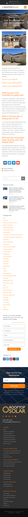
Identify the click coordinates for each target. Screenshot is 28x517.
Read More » (11, 193)
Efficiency (6, 239)
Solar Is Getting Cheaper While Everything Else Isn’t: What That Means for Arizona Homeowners (16, 190)
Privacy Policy (11, 512)
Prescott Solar (7, 477)
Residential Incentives (9, 437)
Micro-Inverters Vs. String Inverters (12, 462)
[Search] (23, 178)
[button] (25, 7)
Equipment (6, 254)
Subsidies (6, 300)
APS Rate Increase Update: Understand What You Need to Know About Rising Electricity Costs (17, 208)
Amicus (5, 499)
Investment (6, 266)
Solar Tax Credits (7, 457)
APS (4, 218)
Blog (4, 429)
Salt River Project (8, 283)
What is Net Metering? (9, 464)
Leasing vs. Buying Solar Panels (11, 453)
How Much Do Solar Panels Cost (12, 451)
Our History (6, 493)
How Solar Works (7, 433)
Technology (6, 304)
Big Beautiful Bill (8, 227)
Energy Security (8, 249)
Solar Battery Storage (8, 466)
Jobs (4, 268)
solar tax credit (7, 292)
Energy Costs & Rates (9, 247)
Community (6, 232)
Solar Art (5, 288)
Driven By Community (9, 497)
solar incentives (7, 290)
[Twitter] (6, 416)
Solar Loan (6, 455)
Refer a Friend (7, 443)
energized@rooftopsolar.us (11, 422)
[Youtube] (15, 416)
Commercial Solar (8, 230)
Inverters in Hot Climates (9, 441)
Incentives (6, 261)
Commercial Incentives (9, 439)
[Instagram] (12, 416)
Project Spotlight (8, 168)
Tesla (4, 307)
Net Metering (7, 273)
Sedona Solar (6, 475)
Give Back (6, 259)
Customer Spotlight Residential (14, 13)
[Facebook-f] (3, 416)
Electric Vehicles (8, 242)
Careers (5, 503)
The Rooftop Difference (9, 495)
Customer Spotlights (8, 431)
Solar (4, 285)
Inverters (5, 263)
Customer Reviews (8, 501)
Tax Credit (6, 302)
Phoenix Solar (7, 479)
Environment (7, 251)
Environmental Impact (9, 435)
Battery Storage (8, 225)
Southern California (9, 295)
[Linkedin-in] (9, 416)
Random (5, 278)
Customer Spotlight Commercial (12, 234)
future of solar (7, 256)
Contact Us (6, 505)
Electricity (6, 244)
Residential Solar (14, 15)
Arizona (5, 220)
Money (5, 271)
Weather (5, 309)
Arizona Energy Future (10, 222)
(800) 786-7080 (7, 420)
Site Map (18, 512)
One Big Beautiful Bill (9, 275)
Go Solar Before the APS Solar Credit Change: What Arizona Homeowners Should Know (16, 199)
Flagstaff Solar (7, 473)
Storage (5, 297)
